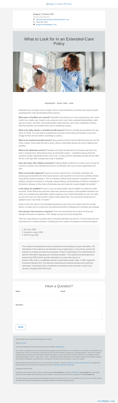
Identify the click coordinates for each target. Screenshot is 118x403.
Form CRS (23, 343)
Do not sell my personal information (63, 365)
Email (63, 291)
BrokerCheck (60, 347)
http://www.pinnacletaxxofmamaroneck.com (52, 19)
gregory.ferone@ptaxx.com (46, 24)
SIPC (77, 372)
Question (19, 305)
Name (18, 291)
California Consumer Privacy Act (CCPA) (79, 363)
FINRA (73, 372)
